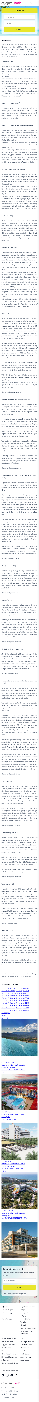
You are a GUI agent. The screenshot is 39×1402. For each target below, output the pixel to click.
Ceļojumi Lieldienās (8, 1345)
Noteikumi (14, 1394)
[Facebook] (3, 1374)
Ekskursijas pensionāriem (10, 1363)
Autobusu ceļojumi (8, 1313)
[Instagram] (7, 1374)
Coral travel (24, 1334)
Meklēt (18, 30)
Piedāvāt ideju (25, 1354)
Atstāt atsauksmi (26, 1345)
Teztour (31, 1331)
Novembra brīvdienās (9, 1354)
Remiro (33, 1328)
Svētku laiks (6, 1360)
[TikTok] (16, 1374)
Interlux (27, 1328)
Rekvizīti (12, 1397)
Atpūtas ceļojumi (7, 1310)
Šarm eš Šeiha (25, 1319)
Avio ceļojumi (6, 1316)
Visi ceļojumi (19, 11)
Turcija (22, 1310)
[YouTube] (11, 1374)
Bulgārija (23, 1316)
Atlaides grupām (26, 1351)
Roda (27, 1313)
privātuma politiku (20, 1294)
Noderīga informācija (27, 1342)
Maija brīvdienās (7, 1348)
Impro (22, 1328)
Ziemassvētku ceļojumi (9, 1357)
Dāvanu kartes (25, 1348)
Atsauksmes (24, 1360)
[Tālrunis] (31, 3)
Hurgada (23, 1325)
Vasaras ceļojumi (7, 1351)
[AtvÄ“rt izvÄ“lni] (35, 3)
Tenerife (23, 1322)
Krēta (22, 1313)
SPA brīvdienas (7, 1319)
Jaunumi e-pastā (26, 1357)
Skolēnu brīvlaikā (7, 1342)
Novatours (24, 1331)
